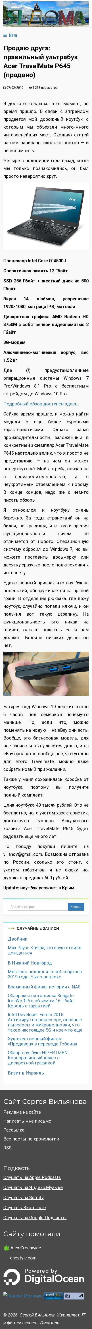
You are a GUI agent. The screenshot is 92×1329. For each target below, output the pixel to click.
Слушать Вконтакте (24, 1207)
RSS (7, 1148)
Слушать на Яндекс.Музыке (33, 1187)
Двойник (17, 939)
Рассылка (13, 1130)
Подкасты (17, 1168)
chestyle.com (23, 1258)
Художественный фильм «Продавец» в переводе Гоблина (42, 1041)
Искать (76, 907)
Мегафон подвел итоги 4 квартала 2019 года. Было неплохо (45, 974)
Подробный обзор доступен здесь (40, 404)
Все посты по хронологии (31, 1139)
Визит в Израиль (26, 1073)
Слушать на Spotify (23, 1197)
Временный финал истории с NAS (44, 987)
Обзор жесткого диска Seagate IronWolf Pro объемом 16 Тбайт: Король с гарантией (41, 1001)
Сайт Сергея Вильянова (45, 1101)
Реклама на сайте (22, 1112)
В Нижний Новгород (30, 963)
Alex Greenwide (25, 1248)
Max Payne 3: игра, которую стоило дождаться (45, 950)
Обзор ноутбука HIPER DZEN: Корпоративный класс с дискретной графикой (38, 1058)
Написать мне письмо (27, 1121)
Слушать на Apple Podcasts (32, 1177)
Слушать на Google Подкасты (35, 1217)
